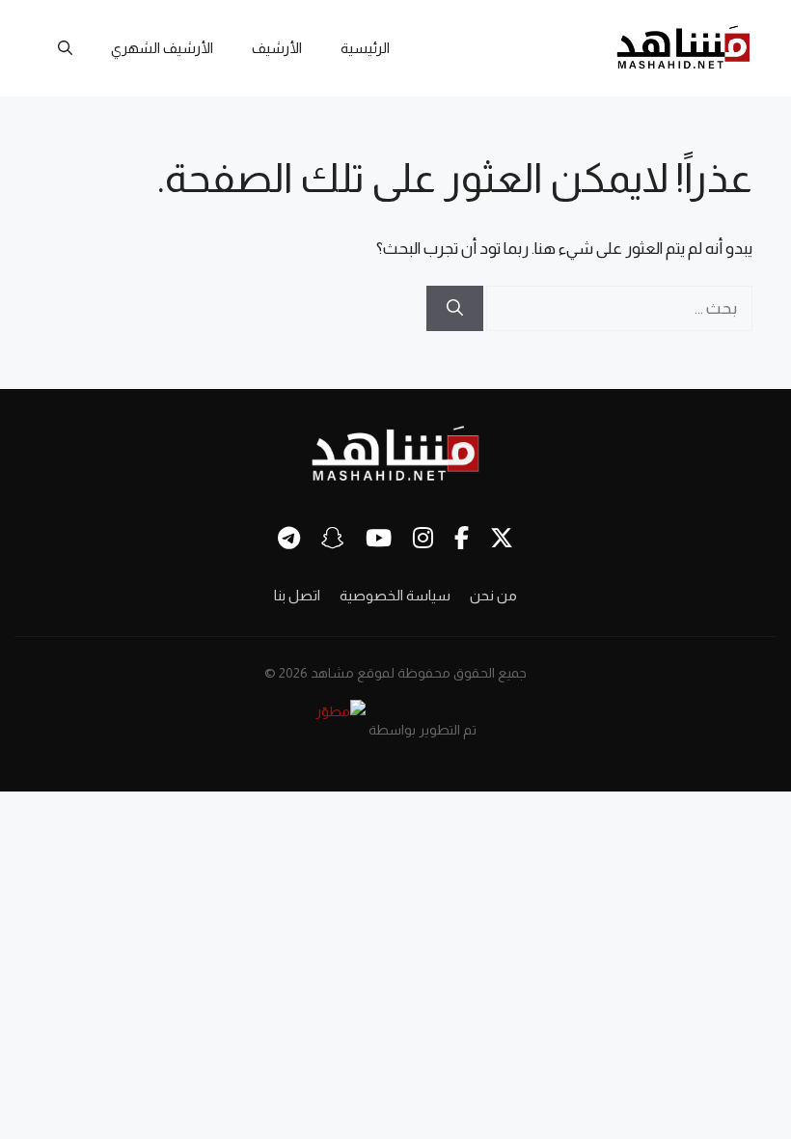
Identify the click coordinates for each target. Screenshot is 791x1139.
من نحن (493, 595)
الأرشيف (277, 48)
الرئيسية (365, 48)
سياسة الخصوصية (395, 595)
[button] (65, 48)
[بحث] (454, 309)
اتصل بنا (297, 595)
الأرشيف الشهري (162, 48)
